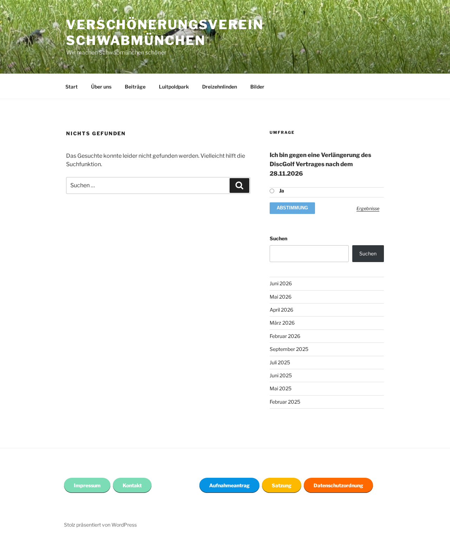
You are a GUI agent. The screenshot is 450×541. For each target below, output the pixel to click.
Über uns (101, 87)
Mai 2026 (280, 297)
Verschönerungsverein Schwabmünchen (165, 32)
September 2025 (289, 349)
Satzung (281, 485)
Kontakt (132, 485)
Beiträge (135, 87)
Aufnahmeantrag (229, 485)
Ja (281, 191)
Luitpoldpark (174, 87)
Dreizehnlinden (219, 87)
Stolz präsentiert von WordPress (100, 525)
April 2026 (281, 310)
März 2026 (282, 323)
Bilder (257, 87)
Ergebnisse (367, 208)
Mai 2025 (280, 388)
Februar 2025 (285, 402)
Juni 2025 (281, 375)
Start (71, 87)
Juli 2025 (280, 362)
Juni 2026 (281, 283)
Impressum (87, 485)
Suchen (278, 238)
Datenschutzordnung (338, 485)
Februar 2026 (285, 336)
